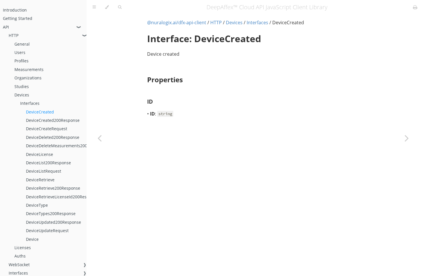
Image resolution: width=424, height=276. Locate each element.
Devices (21, 95)
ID (150, 101)
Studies (21, 86)
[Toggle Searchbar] (119, 7)
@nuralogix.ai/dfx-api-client (176, 22)
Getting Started (17, 18)
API (6, 27)
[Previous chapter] (99, 138)
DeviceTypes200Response (51, 213)
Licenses (22, 247)
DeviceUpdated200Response (53, 222)
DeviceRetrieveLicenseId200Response (62, 196)
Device (32, 239)
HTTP (13, 35)
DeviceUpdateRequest (47, 230)
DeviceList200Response (48, 162)
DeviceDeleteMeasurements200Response (66, 145)
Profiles (21, 61)
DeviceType (37, 205)
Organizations (28, 78)
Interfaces (30, 103)
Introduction (15, 10)
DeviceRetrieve (40, 179)
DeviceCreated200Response (53, 120)
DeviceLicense (39, 154)
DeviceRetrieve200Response (53, 188)
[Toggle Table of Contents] (94, 7)
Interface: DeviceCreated (204, 38)
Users (19, 52)
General (22, 44)
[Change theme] (106, 7)
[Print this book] (415, 7)
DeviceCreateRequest (46, 128)
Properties (165, 79)
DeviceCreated (40, 112)
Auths (20, 256)
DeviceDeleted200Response (52, 137)
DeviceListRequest (43, 171)
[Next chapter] (407, 138)
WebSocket (19, 264)
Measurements (29, 69)
